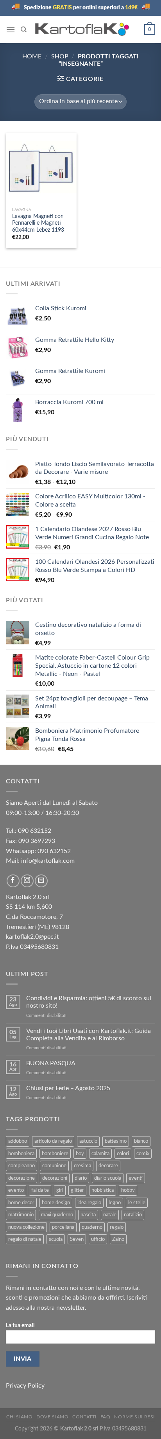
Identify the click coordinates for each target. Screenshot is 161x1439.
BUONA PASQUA (50, 1063)
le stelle (136, 1202)
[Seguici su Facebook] (13, 880)
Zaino (118, 1239)
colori (123, 1153)
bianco (141, 1141)
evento (16, 1190)
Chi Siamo (19, 1416)
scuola (56, 1239)
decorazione (21, 1178)
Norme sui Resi (134, 1416)
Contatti (84, 1416)
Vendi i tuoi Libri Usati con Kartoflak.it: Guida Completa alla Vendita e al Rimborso (88, 1034)
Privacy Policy (25, 1386)
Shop (59, 56)
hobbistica (102, 1190)
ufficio (98, 1239)
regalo (116, 1227)
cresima (82, 1165)
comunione (54, 1165)
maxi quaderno (57, 1214)
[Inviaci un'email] (41, 880)
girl (59, 1190)
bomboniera (21, 1153)
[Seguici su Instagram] (27, 880)
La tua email (20, 1325)
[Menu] (10, 29)
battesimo (116, 1141)
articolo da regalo (53, 1141)
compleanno (21, 1165)
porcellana (63, 1227)
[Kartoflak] (82, 29)
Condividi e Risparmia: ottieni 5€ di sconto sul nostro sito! (88, 1002)
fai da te (40, 1190)
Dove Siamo (52, 1416)
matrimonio (21, 1214)
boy (80, 1153)
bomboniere (55, 1153)
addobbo (17, 1141)
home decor (21, 1202)
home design (56, 1202)
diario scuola (107, 1178)
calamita (100, 1153)
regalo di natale (24, 1239)
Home (31, 56)
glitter (77, 1190)
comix (142, 1153)
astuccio (88, 1141)
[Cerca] (24, 29)
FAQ (105, 1416)
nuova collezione (26, 1227)
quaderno (92, 1227)
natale (109, 1214)
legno (115, 1202)
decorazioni (54, 1178)
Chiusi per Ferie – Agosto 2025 (68, 1088)
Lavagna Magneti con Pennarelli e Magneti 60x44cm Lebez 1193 (38, 223)
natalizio (133, 1214)
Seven (77, 1239)
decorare (108, 1165)
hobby (128, 1190)
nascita (88, 1214)
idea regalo (89, 1202)
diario (81, 1178)
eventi (136, 1178)
